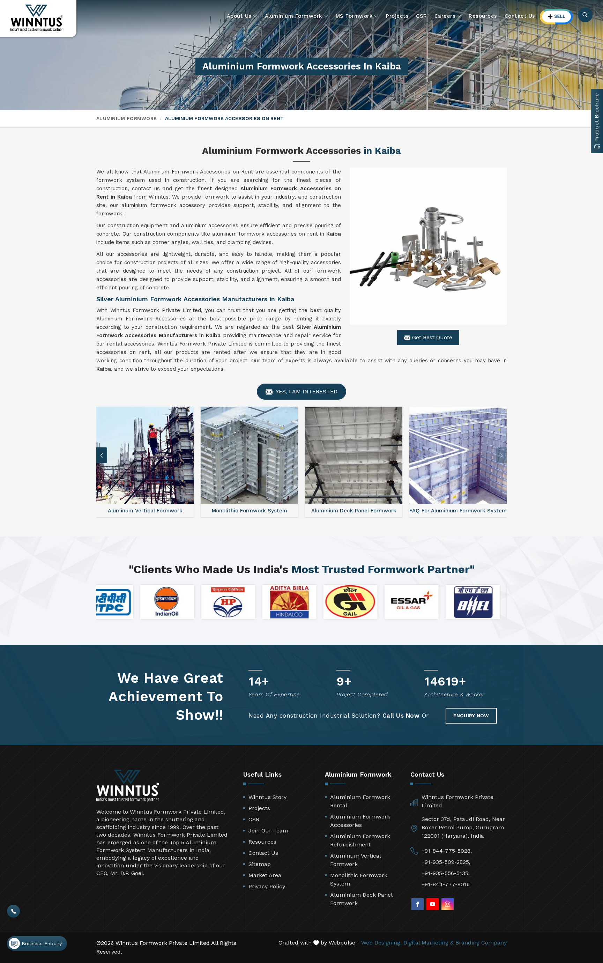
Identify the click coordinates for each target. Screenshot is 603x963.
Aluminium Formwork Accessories (360, 820)
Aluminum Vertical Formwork (355, 859)
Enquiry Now (471, 715)
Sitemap (259, 864)
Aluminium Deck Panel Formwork (361, 898)
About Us (239, 16)
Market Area (264, 875)
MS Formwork (354, 16)
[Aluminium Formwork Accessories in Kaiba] (428, 246)
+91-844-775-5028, (447, 850)
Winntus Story (267, 797)
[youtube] (432, 904)
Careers (445, 16)
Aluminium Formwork (293, 16)
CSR (421, 16)
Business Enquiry (41, 943)
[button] (501, 455)
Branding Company (481, 942)
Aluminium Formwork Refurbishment (360, 840)
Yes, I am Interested (305, 391)
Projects (397, 16)
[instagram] (447, 904)
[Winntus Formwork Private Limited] (36, 18)
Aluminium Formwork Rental (360, 801)
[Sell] (556, 16)
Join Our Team (268, 830)
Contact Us (520, 16)
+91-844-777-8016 (446, 884)
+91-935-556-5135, (446, 873)
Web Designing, (381, 942)
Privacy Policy (266, 886)
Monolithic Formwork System (358, 879)
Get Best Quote (431, 337)
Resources (483, 16)
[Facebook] (417, 904)
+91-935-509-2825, (446, 862)
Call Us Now (401, 715)
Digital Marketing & (428, 942)
